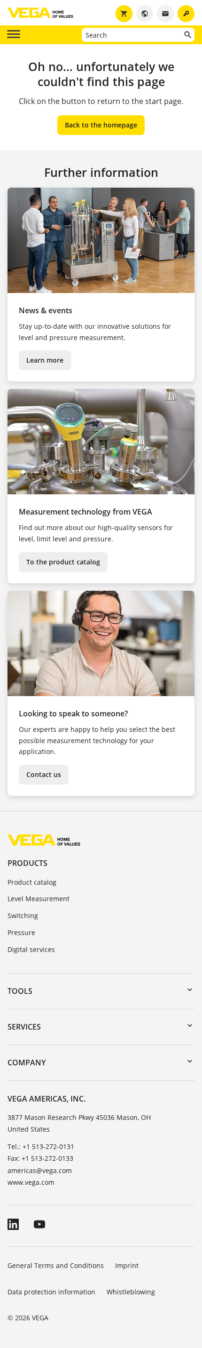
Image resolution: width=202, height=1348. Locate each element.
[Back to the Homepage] (44, 840)
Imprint (127, 1265)
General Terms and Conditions (56, 1265)
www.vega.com (31, 1182)
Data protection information (51, 1291)
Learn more (44, 360)
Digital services (31, 949)
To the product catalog (63, 561)
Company (27, 1062)
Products (27, 863)
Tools (20, 991)
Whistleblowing (131, 1291)
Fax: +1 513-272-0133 (40, 1158)
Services (24, 1027)
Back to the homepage (101, 124)
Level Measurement (39, 898)
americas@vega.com (40, 1170)
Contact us (43, 774)
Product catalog (32, 882)
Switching (23, 915)
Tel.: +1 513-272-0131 (41, 1146)
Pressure (21, 932)
